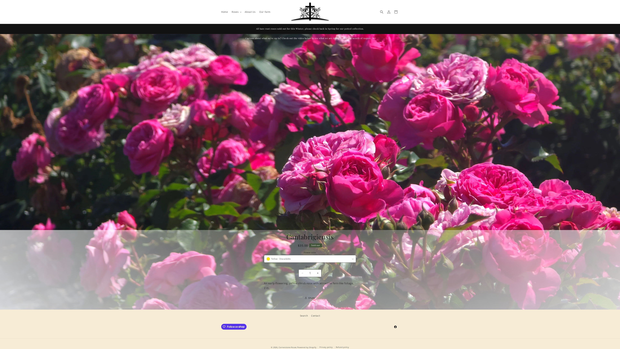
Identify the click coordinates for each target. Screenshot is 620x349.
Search (304, 315)
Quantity (310, 266)
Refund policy (342, 347)
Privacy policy (326, 347)
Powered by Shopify (306, 347)
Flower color (310, 252)
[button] (236, 12)
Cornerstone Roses (288, 347)
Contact (315, 315)
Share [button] (311, 297)
